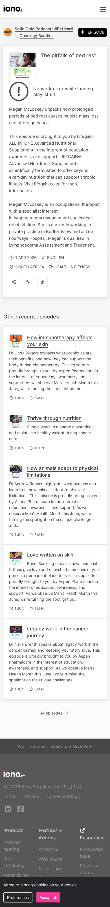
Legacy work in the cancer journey (58, 632)
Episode (96, 32)
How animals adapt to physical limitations (62, 471)
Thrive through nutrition (54, 418)
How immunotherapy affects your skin (60, 341)
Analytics (48, 849)
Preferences (18, 897)
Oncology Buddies (36, 35)
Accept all (48, 897)
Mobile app (51, 868)
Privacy (31, 796)
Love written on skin (50, 555)
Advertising (15, 875)
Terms (9, 796)
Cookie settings (63, 796)
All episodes (51, 713)
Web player (51, 859)
